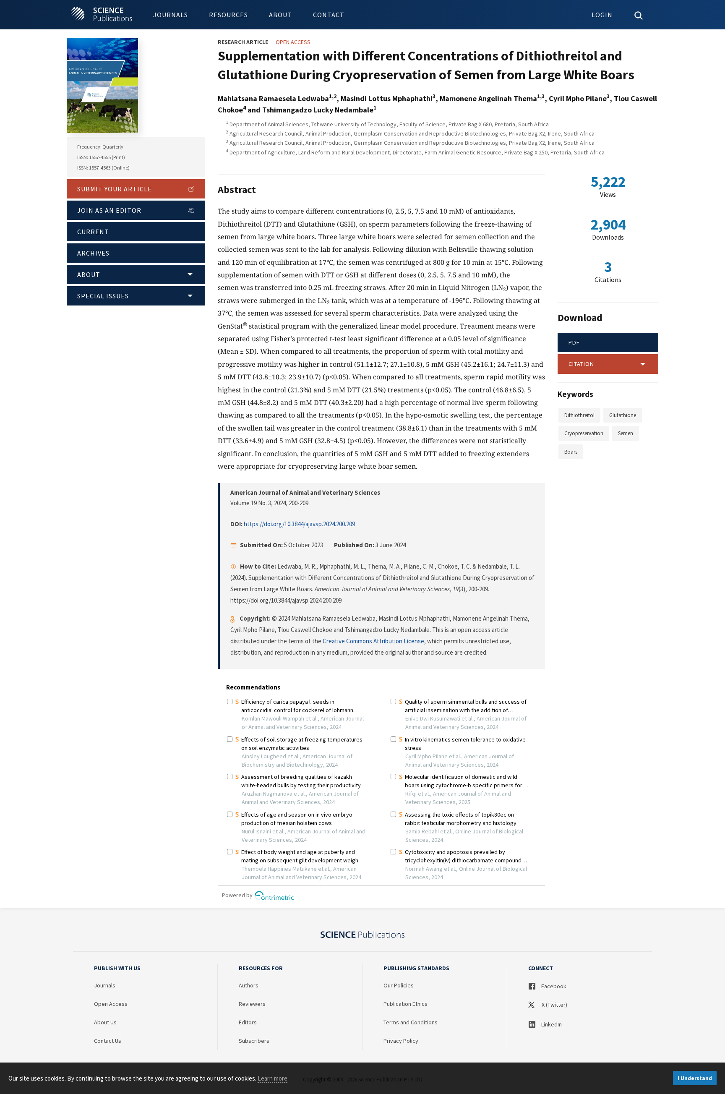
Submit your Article (114, 189)
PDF (574, 342)
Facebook (553, 986)
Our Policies (398, 985)
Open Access (111, 1004)
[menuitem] (170, 14)
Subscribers (254, 1040)
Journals (170, 14)
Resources (228, 14)
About (280, 14)
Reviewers (252, 1004)
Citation (581, 364)
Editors (248, 1022)
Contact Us (107, 1040)
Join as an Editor (109, 210)
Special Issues (103, 296)
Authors (248, 985)
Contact (328, 14)
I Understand (695, 1078)
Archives (93, 253)
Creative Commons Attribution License (373, 641)
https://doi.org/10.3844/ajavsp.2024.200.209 (299, 524)
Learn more (272, 1078)
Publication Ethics (405, 1004)
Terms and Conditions (410, 1022)
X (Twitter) (553, 1004)
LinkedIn (551, 1024)
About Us (105, 1022)
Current (93, 231)
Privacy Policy (400, 1040)
